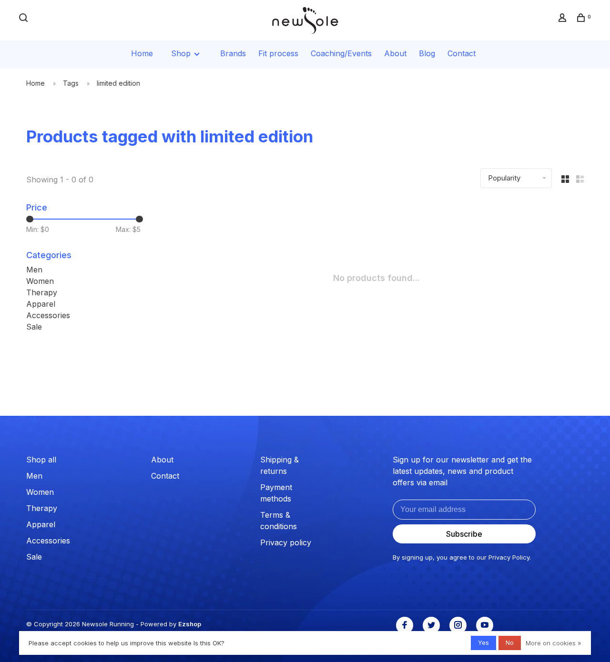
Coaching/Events (341, 53)
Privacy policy (285, 542)
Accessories (48, 315)
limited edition (118, 83)
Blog (427, 53)
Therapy (41, 292)
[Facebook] (404, 625)
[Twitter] (431, 625)
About (395, 53)
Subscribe (464, 534)
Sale (34, 326)
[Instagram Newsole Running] (458, 625)
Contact (461, 53)
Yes (483, 642)
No (510, 642)
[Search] (24, 19)
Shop (182, 53)
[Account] (563, 19)
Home (142, 53)
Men (34, 269)
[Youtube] (484, 625)
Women (40, 281)
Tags (71, 83)
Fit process (278, 53)
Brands (233, 53)
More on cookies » (553, 643)
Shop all (41, 459)
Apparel (40, 304)
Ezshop (189, 624)
